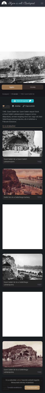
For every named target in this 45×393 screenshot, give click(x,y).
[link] (17, 3)
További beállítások (14, 388)
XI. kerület (15, 94)
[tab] (7, 106)
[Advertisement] (22, 29)
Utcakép (32, 87)
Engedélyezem (32, 388)
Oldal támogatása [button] (22, 101)
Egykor (12, 87)
